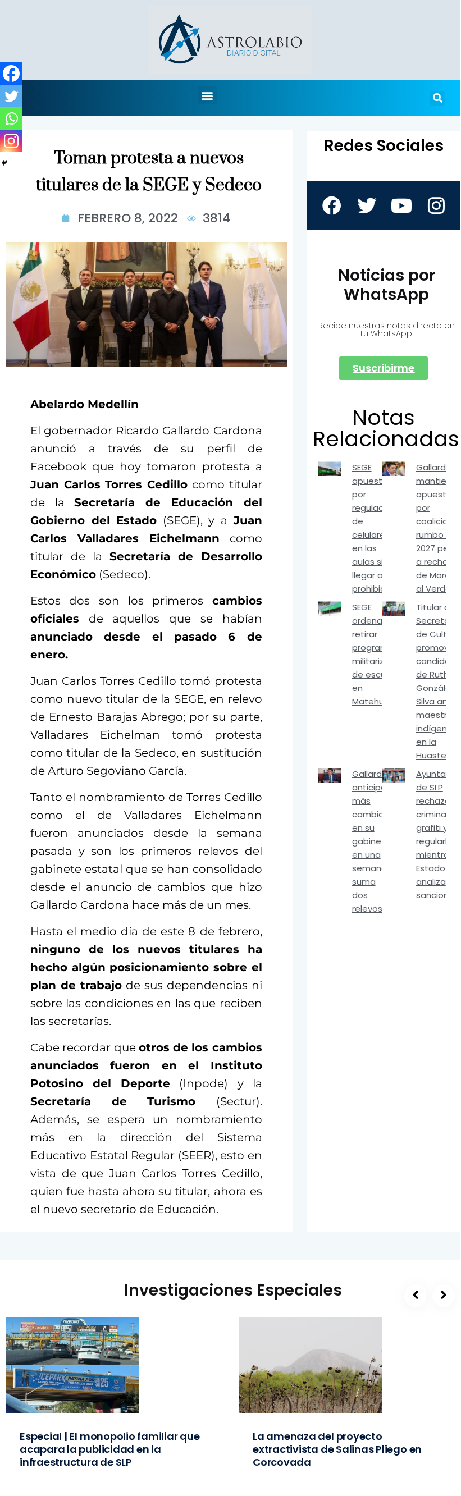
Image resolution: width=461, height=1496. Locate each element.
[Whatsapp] (11, 118)
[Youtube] (401, 205)
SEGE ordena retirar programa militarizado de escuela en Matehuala (376, 654)
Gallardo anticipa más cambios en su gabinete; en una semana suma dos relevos (372, 841)
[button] (207, 95)
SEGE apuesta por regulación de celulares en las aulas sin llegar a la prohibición (375, 527)
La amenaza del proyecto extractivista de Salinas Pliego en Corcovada (337, 1449)
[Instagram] (11, 141)
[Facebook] (11, 73)
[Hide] (4, 162)
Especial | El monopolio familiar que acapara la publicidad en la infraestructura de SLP (110, 1449)
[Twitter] (11, 96)
